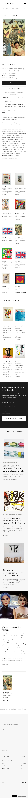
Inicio (4, 14)
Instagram (23, 761)
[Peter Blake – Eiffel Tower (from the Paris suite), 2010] (7, 204)
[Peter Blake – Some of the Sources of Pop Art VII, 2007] (20, 204)
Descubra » (5, 664)
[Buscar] (24, 8)
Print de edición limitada (15, 69)
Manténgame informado (14, 418)
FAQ (3, 763)
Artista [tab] (9, 110)
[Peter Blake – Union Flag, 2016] (20, 253)
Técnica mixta (12, 71)
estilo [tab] (15, 110)
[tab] (5, 168)
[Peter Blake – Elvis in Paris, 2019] (20, 229)
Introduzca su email (8, 402)
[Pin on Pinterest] (18, 97)
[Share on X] (15, 97)
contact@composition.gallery (10, 724)
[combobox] (14, 8)
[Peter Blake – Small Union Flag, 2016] (7, 229)
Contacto (4, 771)
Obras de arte (5, 768)
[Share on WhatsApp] (22, 97)
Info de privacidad (22, 796)
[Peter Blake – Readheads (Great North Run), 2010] (7, 179)
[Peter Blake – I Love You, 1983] (20, 278)
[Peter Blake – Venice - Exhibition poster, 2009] (20, 179)
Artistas (11, 14)
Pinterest (23, 766)
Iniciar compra (14, 83)
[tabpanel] (14, 137)
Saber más (5, 483)
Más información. (21, 106)
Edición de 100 (13, 75)
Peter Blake (5, 62)
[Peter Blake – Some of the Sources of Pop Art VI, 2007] (7, 253)
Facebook (23, 763)
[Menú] (25, 3)
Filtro (23, 166)
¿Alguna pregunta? (14, 89)
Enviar (24, 782)
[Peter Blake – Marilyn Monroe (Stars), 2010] (7, 278)
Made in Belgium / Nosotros (9, 761)
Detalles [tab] (3, 110)
